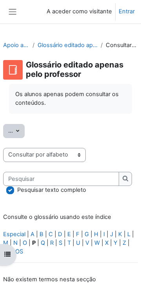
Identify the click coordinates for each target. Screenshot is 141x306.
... (16, 130)
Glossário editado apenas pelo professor (68, 45)
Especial (14, 234)
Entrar (127, 11)
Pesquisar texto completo (51, 189)
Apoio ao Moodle (16, 45)
